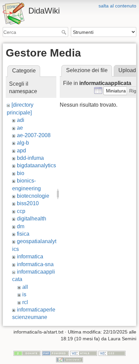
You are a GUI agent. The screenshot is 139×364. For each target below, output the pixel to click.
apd (21, 150)
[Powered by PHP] (55, 353)
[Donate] (26, 353)
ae (20, 128)
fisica (23, 234)
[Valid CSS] (112, 353)
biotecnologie (33, 196)
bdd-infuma (30, 158)
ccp (21, 211)
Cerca (64, 32)
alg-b (23, 143)
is (24, 294)
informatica (30, 256)
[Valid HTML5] (83, 353)
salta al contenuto (117, 5)
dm (20, 226)
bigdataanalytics (36, 165)
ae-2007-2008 (34, 135)
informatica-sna (35, 264)
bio (20, 173)
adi (20, 120)
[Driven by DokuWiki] (69, 359)
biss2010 (28, 203)
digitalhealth (31, 218)
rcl (25, 302)
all (25, 287)
